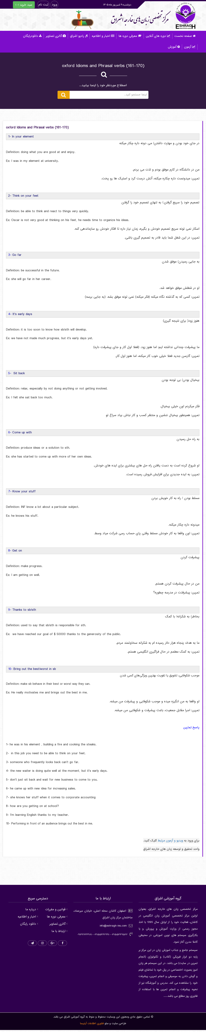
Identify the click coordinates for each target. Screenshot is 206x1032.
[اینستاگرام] (42, 943)
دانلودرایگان (30, 36)
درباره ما (30, 909)
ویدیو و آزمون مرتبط (170, 840)
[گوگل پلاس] (52, 943)
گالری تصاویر (54, 36)
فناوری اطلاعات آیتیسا (92, 1023)
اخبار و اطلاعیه (101, 36)
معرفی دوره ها (127, 36)
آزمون (187, 47)
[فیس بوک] (62, 943)
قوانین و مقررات (55, 909)
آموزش (172, 47)
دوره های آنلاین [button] (156, 36)
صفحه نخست (183, 36)
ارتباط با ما (58, 931)
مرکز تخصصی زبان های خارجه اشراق (139, 19)
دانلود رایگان (28, 924)
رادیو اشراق (77, 36)
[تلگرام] (32, 943)
